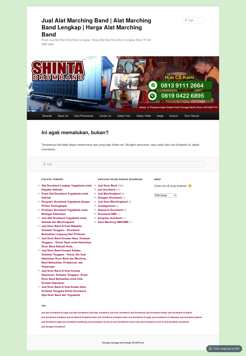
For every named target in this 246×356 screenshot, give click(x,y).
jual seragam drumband (53, 326)
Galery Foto (123, 116)
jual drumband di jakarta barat (82, 317)
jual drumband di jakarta (54, 317)
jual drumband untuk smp (126, 321)
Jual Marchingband (109, 193)
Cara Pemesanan (83, 116)
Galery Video (143, 116)
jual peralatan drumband (177, 321)
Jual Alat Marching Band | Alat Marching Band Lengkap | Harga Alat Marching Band (96, 27)
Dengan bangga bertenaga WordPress (123, 342)
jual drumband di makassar (165, 317)
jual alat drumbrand (79, 312)
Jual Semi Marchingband (113, 201)
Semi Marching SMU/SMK (113, 222)
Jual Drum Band (107, 185)
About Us (63, 116)
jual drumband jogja (52, 321)
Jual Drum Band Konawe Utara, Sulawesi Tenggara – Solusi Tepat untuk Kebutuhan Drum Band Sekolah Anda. (66, 242)
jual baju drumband (99, 312)
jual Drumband (137, 312)
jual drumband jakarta (191, 317)
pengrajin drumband (110, 218)
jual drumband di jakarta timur (113, 317)
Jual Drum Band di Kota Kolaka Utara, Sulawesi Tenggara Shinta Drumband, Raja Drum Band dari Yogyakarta (64, 291)
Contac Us (105, 116)
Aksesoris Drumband (110, 210)
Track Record (191, 116)
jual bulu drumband (120, 312)
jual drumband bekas (156, 312)
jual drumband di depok (180, 312)
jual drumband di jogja (140, 317)
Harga (160, 116)
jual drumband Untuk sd (100, 321)
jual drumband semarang (74, 321)
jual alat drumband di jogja (55, 312)
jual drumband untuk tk (152, 321)
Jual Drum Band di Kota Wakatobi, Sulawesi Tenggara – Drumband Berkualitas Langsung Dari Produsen (63, 230)
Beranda (47, 116)
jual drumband (106, 189)
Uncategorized (106, 206)
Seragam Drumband (110, 197)
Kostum (174, 116)
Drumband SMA (107, 214)
